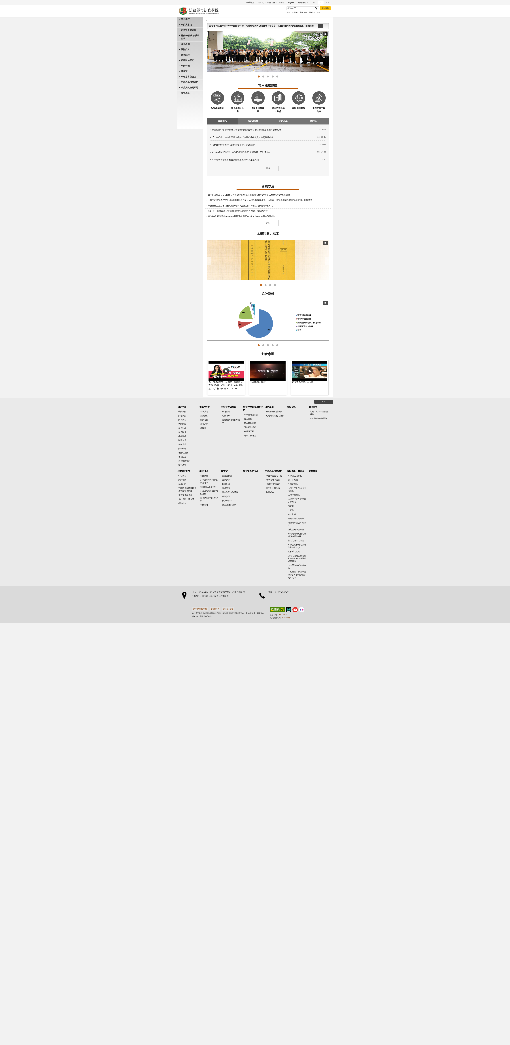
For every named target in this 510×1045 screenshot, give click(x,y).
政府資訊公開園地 (189, 88)
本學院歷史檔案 (268, 234)
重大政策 (182, 465)
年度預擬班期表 (251, 415)
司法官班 (226, 416)
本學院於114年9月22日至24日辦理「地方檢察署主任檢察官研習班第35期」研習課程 (273, 77)
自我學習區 (227, 501)
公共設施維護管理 (296, 530)
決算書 (291, 510)
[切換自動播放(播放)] (320, 26)
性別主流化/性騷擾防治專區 (297, 489)
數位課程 (185, 55)
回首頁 (261, 3)
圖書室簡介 (227, 476)
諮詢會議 (182, 480)
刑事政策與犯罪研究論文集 (209, 492)
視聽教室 (182, 503)
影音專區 (268, 354)
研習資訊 (295, 12)
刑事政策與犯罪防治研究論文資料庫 (187, 489)
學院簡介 (182, 412)
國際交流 (185, 49)
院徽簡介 (182, 416)
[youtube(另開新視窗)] (295, 610)
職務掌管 (182, 440)
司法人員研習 (250, 436)
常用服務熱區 (267, 85)
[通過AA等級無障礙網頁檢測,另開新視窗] (277, 610)
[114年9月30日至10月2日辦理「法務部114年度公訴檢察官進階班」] (268, 51)
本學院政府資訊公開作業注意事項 (297, 546)
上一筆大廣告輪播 (208, 52)
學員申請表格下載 (274, 476)
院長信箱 (182, 449)
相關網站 (302, 3)
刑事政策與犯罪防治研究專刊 (209, 481)
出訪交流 (204, 420)
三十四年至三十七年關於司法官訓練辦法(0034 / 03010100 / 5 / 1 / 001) (266, 285)
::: (176, 1)
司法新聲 (204, 476)
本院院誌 (182, 424)
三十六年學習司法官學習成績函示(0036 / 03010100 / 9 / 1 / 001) (270, 285)
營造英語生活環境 (296, 541)
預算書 (291, 506)
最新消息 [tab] (222, 121)
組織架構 (182, 436)
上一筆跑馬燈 (325, 24)
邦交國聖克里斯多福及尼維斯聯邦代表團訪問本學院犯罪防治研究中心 (241, 206)
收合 (323, 402)
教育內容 (226, 412)
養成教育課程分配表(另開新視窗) (273, 345)
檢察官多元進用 (263, 345)
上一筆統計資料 (208, 321)
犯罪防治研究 (187, 60)
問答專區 (185, 93)
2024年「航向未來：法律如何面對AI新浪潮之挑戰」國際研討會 (238, 211)
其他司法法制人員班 (275, 416)
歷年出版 (182, 484)
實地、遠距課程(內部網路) (319, 413)
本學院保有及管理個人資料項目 (297, 500)
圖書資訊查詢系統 (230, 492)
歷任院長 (182, 432)
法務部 (281, 3)
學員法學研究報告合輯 (209, 499)
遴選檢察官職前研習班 (231, 421)
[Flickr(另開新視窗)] (301, 610)
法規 (318, 12)
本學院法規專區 (295, 476)
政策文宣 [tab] (283, 121)
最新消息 (204, 412)
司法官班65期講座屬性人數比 (277, 345)
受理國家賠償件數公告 (297, 524)
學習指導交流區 (188, 77)
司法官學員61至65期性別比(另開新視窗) (268, 345)
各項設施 (182, 457)
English (291, 3)
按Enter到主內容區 (10, 2)
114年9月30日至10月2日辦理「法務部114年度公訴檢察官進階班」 (268, 77)
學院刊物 (185, 66)
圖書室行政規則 (229, 505)
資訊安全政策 (228, 609)
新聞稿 (203, 428)
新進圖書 (303, 12)
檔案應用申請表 (273, 484)
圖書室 (184, 71)
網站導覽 (250, 3)
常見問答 (271, 3)
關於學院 (185, 19)
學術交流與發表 (185, 495)
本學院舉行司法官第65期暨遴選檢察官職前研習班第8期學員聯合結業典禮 (246, 130)
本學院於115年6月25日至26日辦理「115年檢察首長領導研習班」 (259, 77)
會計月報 (292, 514)
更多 (268, 168)
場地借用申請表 (273, 480)
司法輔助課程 (250, 427)
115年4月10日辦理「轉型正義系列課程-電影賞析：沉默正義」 (241, 152)
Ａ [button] (321, 3)
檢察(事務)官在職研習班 (190, 37)
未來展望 (182, 445)
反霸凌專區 (293, 484)
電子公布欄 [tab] (253, 121)
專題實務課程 (250, 423)
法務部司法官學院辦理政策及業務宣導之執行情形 (297, 575)
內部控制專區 (294, 495)
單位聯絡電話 (184, 461)
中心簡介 (182, 476)
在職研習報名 (250, 432)
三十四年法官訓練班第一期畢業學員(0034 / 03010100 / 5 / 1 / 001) (275, 285)
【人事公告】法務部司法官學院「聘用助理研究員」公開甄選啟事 (242, 137)
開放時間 (226, 488)
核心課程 (248, 419)
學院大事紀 (186, 25)
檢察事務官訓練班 (274, 412)
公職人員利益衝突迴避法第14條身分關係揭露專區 (297, 558)
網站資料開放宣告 (200, 609)
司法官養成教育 (188, 30)
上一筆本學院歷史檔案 (208, 261)
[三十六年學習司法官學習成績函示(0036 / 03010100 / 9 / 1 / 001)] (268, 260)
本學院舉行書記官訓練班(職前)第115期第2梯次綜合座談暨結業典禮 (241, 26)
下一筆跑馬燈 (325, 27)
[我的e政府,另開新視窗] (288, 610)
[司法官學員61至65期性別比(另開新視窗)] (268, 320)
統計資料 (268, 294)
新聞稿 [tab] (313, 121)
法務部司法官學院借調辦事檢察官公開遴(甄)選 (233, 145)
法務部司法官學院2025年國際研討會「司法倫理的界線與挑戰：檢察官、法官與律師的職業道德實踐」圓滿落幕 (263, 77)
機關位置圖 (183, 453)
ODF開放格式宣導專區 (297, 566)
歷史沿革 (182, 428)
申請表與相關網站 (189, 82)
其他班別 (185, 44)
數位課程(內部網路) (318, 419)
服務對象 (226, 484)
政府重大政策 (294, 552)
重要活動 (204, 416)
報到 (288, 12)
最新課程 (311, 12)
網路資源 (226, 497)
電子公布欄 (293, 480)
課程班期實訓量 (259, 345)
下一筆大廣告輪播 (327, 52)
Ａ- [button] (313, 3)
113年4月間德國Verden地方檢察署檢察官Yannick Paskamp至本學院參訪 (242, 216)
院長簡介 (182, 420)
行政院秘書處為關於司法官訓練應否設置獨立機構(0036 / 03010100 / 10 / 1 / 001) (261, 285)
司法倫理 (204, 505)
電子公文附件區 (273, 488)
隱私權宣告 (215, 609)
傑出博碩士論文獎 (186, 499)
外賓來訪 (204, 424)
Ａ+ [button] (327, 3)
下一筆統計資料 (327, 321)
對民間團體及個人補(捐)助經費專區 (297, 535)
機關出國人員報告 (296, 519)
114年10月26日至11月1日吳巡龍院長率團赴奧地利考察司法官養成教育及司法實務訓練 (249, 195)
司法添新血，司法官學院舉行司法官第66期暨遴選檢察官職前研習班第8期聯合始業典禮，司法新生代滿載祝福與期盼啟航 (277, 77)
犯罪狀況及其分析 (208, 487)
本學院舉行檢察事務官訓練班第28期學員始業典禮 (235, 160)
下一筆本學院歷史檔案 (327, 261)
